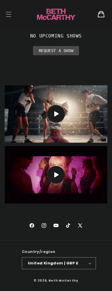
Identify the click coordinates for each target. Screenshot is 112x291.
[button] (8, 14)
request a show (56, 50)
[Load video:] (56, 114)
